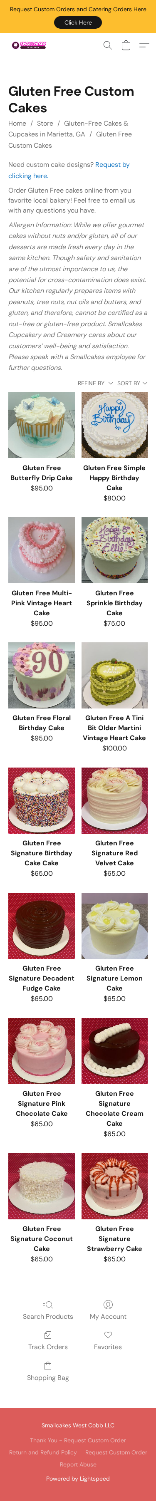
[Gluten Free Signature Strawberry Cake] (115, 1186)
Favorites (108, 1346)
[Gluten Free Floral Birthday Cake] (41, 675)
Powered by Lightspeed (78, 1478)
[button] (78, 22)
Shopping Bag (48, 1377)
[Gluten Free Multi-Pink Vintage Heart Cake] (41, 550)
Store (45, 123)
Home (17, 123)
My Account (108, 1316)
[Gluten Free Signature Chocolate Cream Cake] (115, 1051)
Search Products (48, 1316)
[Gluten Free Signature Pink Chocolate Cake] (41, 1051)
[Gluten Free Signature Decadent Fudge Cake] (41, 926)
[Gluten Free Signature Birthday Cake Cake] (41, 801)
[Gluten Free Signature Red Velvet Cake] (115, 801)
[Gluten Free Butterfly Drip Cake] (41, 425)
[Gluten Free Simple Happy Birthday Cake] (115, 425)
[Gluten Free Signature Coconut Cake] (41, 1186)
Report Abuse (78, 1464)
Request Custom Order (116, 1452)
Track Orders (48, 1346)
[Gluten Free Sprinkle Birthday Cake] (115, 550)
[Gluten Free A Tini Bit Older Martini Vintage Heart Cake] (115, 675)
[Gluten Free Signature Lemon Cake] (115, 926)
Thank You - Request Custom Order (78, 1440)
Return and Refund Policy (43, 1452)
